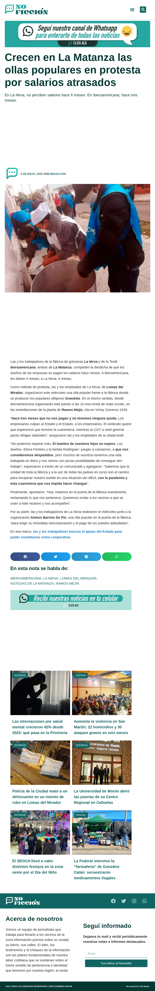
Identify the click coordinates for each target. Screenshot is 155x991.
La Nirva (50, 578)
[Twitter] (124, 901)
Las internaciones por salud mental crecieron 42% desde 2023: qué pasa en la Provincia (39, 727)
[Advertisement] (77, 133)
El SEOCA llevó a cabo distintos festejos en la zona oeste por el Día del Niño (37, 866)
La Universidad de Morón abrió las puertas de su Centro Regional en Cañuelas (101, 797)
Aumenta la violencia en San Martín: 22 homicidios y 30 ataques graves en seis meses (101, 727)
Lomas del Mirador (78, 578)
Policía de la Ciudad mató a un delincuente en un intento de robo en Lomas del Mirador (39, 797)
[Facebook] (113, 901)
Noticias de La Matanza (32, 583)
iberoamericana (25, 578)
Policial (81, 815)
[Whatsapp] (144, 901)
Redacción (58, 173)
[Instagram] (134, 901)
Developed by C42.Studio (137, 986)
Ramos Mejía (67, 583)
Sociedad (20, 675)
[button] (132, 9)
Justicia (81, 675)
